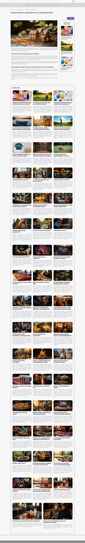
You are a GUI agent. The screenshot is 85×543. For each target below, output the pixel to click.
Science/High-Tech (50, 4)
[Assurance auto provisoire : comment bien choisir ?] (42, 198)
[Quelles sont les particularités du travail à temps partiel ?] (42, 405)
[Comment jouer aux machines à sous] (42, 379)
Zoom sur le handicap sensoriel (62, 489)
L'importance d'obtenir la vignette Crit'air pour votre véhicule (42, 463)
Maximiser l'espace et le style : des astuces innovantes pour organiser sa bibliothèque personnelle (42, 156)
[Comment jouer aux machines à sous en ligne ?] (63, 431)
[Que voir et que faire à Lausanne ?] (42, 223)
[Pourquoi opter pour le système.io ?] (42, 250)
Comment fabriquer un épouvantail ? (39, 334)
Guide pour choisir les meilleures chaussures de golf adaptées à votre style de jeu (62, 129)
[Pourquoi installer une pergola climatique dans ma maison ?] (63, 275)
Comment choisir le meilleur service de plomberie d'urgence (41, 128)
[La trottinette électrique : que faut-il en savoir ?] (42, 172)
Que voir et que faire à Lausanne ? (42, 230)
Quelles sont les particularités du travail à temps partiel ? (42, 413)
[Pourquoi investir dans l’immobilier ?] (21, 353)
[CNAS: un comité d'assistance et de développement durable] (42, 353)
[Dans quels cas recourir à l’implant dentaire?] (21, 379)
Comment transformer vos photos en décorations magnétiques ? (66, 68)
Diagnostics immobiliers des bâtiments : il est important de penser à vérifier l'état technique (42, 309)
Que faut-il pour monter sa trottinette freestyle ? (61, 361)
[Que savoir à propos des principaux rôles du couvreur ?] (21, 300)
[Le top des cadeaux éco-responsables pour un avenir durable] (63, 147)
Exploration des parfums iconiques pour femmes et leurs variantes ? (66, 38)
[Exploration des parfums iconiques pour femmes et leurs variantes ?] (67, 30)
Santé (42, 4)
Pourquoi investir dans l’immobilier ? (18, 361)
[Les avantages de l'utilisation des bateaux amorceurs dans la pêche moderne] (21, 121)
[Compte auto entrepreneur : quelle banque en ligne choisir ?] (63, 198)
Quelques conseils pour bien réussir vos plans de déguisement (62, 334)
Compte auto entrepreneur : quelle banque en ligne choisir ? (63, 205)
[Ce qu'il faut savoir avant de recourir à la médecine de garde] (63, 456)
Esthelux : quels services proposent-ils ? (19, 231)
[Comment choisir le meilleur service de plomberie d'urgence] (42, 121)
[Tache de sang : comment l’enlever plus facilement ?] (27, 511)
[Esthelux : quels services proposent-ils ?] (21, 223)
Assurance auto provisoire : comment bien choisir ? (40, 205)
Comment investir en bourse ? (62, 179)
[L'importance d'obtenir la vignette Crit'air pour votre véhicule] (42, 456)
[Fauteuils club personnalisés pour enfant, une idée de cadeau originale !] (21, 147)
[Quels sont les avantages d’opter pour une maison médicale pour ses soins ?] (42, 482)
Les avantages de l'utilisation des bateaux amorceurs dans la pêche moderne (21, 129)
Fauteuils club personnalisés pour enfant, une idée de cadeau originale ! (21, 156)
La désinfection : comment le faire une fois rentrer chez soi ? (21, 205)
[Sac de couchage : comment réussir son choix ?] (21, 275)
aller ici (49, 56)
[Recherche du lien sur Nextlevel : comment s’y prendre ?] (63, 250)
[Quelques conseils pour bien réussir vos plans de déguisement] (63, 327)
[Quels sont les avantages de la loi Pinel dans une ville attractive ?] (42, 431)
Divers (57, 4)
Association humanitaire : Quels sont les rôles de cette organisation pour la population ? (63, 309)
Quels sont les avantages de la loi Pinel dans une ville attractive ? (42, 438)
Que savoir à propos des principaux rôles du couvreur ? (21, 308)
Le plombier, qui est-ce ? (60, 230)
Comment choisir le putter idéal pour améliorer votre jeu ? (66, 53)
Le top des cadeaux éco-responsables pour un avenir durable (61, 156)
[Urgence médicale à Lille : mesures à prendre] (21, 482)
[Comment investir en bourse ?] (63, 172)
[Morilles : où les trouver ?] (21, 456)
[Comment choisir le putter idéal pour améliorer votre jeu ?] (67, 46)
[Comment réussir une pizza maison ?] (21, 405)
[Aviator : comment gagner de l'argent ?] (63, 379)
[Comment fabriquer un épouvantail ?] (42, 327)
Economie (28, 4)
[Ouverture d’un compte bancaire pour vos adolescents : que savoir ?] (58, 511)
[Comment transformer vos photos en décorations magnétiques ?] (67, 61)
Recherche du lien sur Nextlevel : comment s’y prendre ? (62, 257)
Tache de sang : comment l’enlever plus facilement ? (26, 521)
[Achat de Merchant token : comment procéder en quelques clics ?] (63, 405)
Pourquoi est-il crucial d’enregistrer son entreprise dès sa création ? (21, 335)
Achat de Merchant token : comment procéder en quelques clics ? (62, 414)
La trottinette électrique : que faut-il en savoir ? (41, 180)
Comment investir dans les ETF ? (21, 257)
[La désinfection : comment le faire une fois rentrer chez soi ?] (21, 198)
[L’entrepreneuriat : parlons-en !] (21, 172)
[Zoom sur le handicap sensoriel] (63, 482)
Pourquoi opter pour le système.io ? (39, 257)
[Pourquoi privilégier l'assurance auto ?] (21, 431)
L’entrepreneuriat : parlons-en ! (20, 179)
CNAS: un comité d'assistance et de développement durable (41, 361)
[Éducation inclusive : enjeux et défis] (42, 275)
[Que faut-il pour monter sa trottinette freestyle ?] (63, 353)
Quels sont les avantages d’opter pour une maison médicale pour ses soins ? (42, 491)
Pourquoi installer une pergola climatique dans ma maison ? (62, 283)
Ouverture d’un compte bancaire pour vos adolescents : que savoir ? (54, 521)
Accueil (12, 9)
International (35, 4)
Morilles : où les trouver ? (19, 463)
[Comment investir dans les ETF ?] (21, 250)
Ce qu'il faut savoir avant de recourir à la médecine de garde (62, 463)
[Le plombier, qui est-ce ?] (63, 223)
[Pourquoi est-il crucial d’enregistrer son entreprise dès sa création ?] (21, 327)
